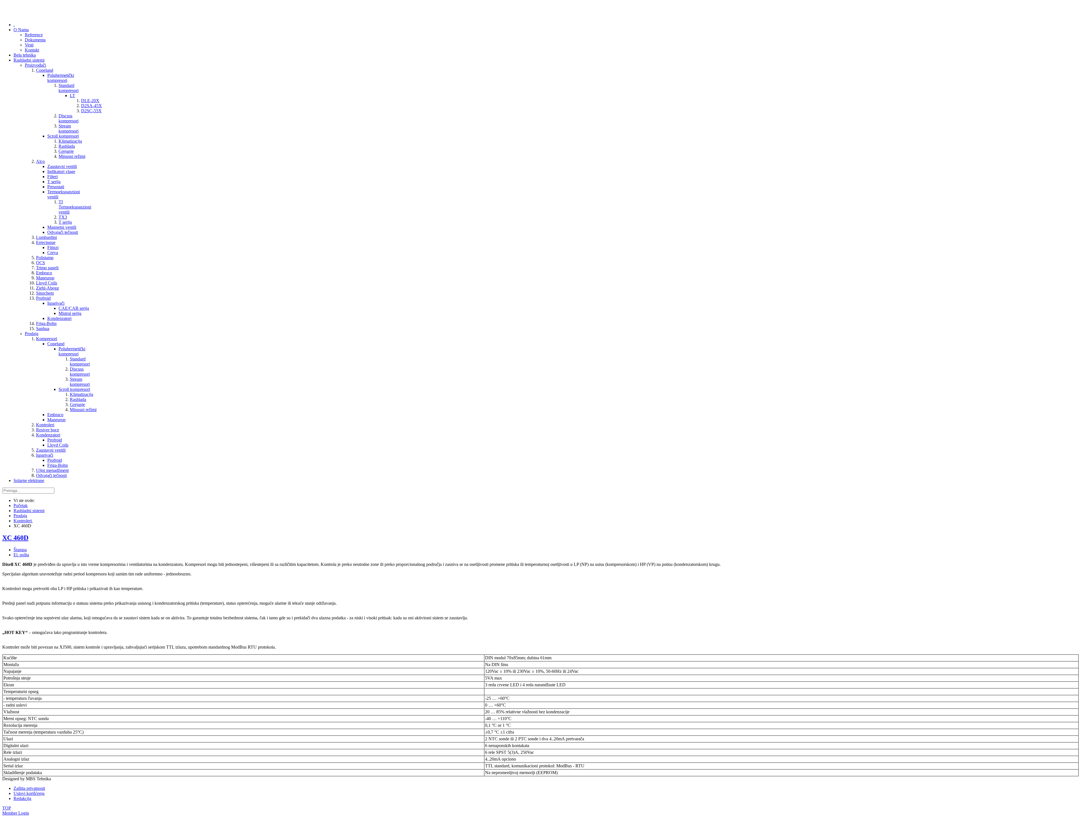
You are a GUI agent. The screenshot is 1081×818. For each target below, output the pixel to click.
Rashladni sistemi (29, 60)
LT (72, 95)
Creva (52, 252)
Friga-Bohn (46, 323)
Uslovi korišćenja (29, 793)
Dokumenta (35, 39)
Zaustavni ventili (62, 166)
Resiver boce (47, 429)
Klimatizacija (70, 141)
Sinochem (45, 293)
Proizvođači (35, 65)
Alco (40, 161)
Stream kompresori (69, 128)
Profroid (43, 298)
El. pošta (21, 554)
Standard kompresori (69, 88)
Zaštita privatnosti (29, 788)
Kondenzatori (59, 318)
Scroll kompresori (63, 136)
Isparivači (55, 303)
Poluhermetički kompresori (60, 78)
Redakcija (22, 798)
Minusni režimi (72, 156)
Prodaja (31, 333)
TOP (6, 808)
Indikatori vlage (61, 171)
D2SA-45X (91, 105)
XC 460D (15, 537)
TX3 (63, 217)
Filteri (52, 176)
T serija (54, 181)
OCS (40, 262)
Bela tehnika (25, 55)
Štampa (20, 549)
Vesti (29, 44)
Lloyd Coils (46, 283)
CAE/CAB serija (74, 308)
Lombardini (46, 237)
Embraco (44, 272)
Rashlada (67, 146)
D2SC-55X (91, 110)
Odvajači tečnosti (62, 232)
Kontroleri (45, 424)
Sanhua (42, 328)
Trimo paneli (47, 267)
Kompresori (46, 338)
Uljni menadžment (52, 470)
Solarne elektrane (29, 480)
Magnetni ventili (61, 227)
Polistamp (44, 257)
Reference (34, 34)
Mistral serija (70, 313)
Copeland (44, 70)
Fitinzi (53, 247)
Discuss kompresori (69, 118)
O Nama (21, 29)
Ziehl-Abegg (47, 288)
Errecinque (45, 242)
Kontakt (32, 50)
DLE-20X (90, 100)
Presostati (55, 186)
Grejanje (66, 151)
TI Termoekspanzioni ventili (75, 207)
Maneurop (45, 277)
